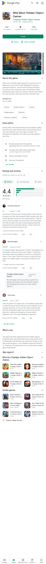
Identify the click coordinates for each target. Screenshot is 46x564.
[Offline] (24, 117)
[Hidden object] (19, 107)
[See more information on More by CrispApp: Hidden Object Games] (42, 357)
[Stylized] (21, 112)
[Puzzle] (7, 107)
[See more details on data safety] (10, 164)
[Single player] (9, 112)
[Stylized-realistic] (11, 117)
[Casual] (31, 107)
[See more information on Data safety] (42, 123)
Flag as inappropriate (12, 420)
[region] (23, 28)
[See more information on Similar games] (42, 390)
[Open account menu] (42, 3)
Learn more (12, 146)
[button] (25, 29)
